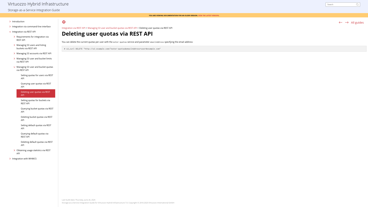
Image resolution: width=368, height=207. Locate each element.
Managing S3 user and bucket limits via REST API (34, 60)
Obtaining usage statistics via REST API (33, 152)
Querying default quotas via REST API (34, 135)
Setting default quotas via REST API (36, 127)
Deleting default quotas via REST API (37, 143)
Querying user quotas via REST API (36, 85)
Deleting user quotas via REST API (35, 93)
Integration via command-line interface (31, 26)
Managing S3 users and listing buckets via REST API (31, 47)
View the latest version (208, 15)
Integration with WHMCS (24, 158)
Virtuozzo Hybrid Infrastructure (38, 3)
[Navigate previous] (340, 22)
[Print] (63, 22)
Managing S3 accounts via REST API (34, 53)
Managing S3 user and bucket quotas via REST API (35, 68)
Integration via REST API (24, 31)
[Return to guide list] (357, 22)
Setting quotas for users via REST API (37, 77)
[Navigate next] (347, 22)
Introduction (18, 21)
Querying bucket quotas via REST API (37, 110)
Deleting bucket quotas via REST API (36, 118)
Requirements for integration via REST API (33, 38)
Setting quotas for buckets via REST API (35, 102)
